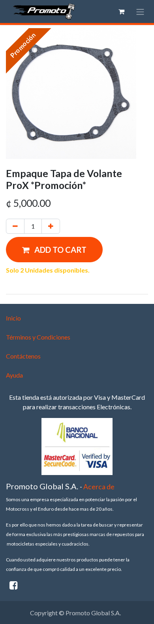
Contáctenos (23, 356)
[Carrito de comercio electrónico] (121, 11)
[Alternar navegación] (140, 11)
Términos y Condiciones (38, 337)
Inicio (13, 318)
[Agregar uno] (50, 226)
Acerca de (99, 487)
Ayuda (14, 375)
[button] (54, 249)
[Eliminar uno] (15, 226)
